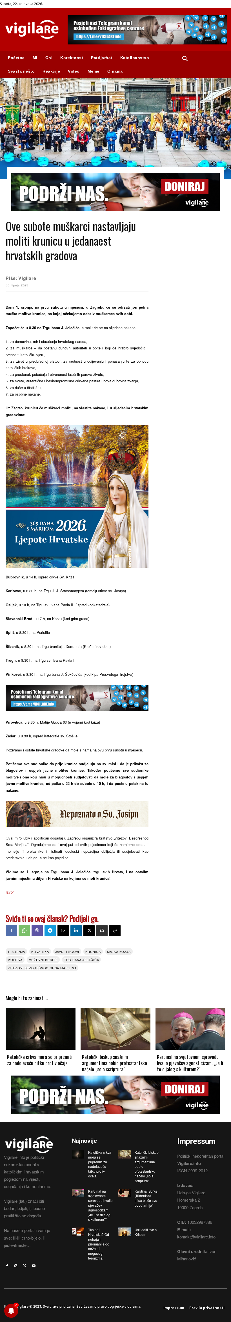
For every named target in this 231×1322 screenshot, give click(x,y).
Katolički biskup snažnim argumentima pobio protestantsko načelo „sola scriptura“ (114, 1062)
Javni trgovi (67, 951)
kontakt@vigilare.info (196, 1237)
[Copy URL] (115, 930)
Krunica (93, 951)
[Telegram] (50, 930)
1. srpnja (16, 951)
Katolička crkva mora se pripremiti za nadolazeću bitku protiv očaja (39, 1060)
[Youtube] (34, 1266)
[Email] (63, 930)
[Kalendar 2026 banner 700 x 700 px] (77, 496)
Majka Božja (119, 951)
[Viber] (37, 930)
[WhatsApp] (24, 930)
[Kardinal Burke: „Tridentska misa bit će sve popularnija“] (124, 1193)
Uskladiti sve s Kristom (146, 1232)
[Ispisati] (102, 930)
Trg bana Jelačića (81, 959)
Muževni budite (43, 959)
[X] (89, 930)
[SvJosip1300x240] (77, 831)
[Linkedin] (76, 930)
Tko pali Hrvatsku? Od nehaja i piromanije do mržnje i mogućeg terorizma (98, 1243)
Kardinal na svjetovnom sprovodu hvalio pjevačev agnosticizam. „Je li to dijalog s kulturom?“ (190, 1062)
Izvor (10, 892)
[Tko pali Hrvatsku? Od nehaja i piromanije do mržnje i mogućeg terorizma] (78, 1231)
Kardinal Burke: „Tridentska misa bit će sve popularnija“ (146, 1198)
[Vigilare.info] (32, 29)
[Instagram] (16, 1266)
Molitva (15, 959)
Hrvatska (40, 951)
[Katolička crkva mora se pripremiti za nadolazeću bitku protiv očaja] (40, 1029)
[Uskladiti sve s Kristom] (124, 1231)
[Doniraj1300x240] (115, 215)
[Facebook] (11, 930)
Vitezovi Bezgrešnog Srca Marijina (42, 968)
